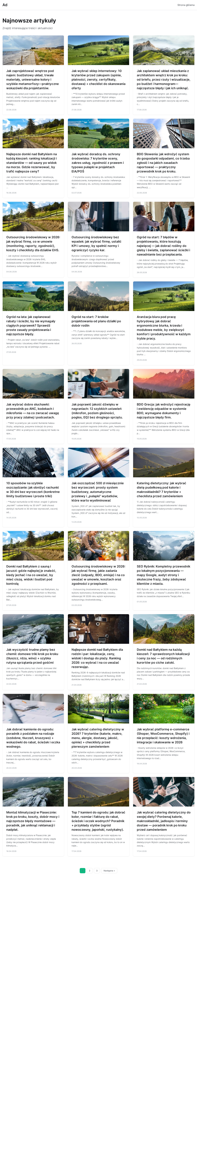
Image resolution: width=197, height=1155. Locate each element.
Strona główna (186, 4)
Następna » (109, 870)
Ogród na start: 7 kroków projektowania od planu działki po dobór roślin (96, 321)
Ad (4, 5)
